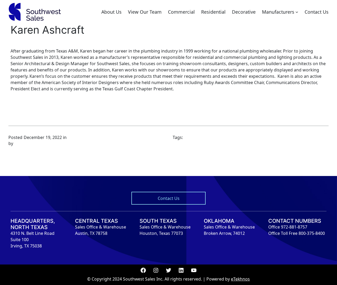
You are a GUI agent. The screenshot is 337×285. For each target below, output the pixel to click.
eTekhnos (240, 279)
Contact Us (169, 198)
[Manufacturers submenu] (296, 12)
